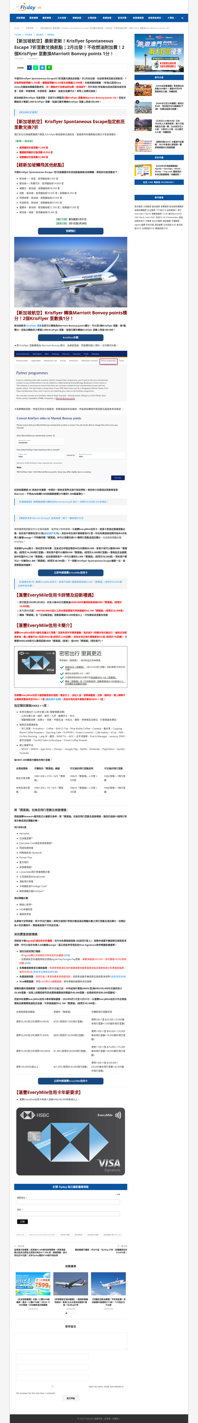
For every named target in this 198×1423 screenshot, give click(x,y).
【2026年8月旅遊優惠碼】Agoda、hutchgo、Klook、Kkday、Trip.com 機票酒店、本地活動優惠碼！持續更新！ (169, 170)
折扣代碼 (150, 224)
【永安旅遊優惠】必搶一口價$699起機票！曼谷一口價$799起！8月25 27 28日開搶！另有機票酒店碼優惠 (33, 1302)
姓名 (20, 1209)
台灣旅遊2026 (148, 228)
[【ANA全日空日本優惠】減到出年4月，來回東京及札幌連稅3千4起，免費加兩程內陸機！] (143, 107)
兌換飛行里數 (65, 1235)
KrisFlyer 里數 (34, 325)
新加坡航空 (79, 1235)
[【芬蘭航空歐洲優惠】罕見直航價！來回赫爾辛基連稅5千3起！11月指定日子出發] (108, 1283)
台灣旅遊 (92, 17)
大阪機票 (147, 206)
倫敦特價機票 (141, 210)
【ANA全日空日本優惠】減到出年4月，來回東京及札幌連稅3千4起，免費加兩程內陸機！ (169, 106)
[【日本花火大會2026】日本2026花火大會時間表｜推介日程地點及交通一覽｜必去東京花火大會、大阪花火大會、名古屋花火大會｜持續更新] (143, 125)
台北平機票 (157, 221)
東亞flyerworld (175, 213)
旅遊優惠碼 (138, 17)
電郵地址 (22, 1197)
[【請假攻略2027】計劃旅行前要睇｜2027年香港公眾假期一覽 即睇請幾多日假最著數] (143, 146)
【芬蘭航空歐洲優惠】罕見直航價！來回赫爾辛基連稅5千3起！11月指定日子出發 (108, 1302)
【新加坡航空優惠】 (28, 112)
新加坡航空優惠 (93, 1235)
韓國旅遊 (77, 17)
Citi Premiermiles (170, 217)
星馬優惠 (28, 35)
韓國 (157, 228)
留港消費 (122, 17)
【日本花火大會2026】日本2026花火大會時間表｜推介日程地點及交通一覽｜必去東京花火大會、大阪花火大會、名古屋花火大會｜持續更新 (169, 126)
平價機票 (175, 221)
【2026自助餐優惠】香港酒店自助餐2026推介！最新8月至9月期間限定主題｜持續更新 (169, 88)
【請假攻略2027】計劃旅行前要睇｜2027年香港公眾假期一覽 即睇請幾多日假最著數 (169, 144)
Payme (147, 213)
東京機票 (139, 206)
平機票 (148, 221)
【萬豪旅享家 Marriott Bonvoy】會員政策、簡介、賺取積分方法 (50, 518)
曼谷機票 (156, 206)
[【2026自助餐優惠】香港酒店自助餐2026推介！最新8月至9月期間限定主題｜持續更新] (143, 90)
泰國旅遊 (107, 17)
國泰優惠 (33, 17)
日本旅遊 (62, 17)
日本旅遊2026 (169, 224)
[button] (70, 827)
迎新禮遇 (20, 17)
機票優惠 (46, 17)
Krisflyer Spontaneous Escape (42, 1235)
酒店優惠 (167, 221)
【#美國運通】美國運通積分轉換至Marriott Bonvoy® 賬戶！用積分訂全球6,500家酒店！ (63, 501)
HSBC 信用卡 (156, 217)
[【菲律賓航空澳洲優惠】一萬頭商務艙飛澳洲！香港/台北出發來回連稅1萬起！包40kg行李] (70, 1283)
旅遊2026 (163, 228)
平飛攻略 (29, 28)
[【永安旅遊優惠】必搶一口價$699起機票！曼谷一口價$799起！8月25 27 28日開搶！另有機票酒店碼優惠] (33, 1283)
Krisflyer (20, 1235)
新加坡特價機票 (176, 206)
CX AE (165, 213)
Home (16, 28)
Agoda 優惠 (140, 224)
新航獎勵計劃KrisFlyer (112, 1235)
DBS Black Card (142, 217)
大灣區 (171, 17)
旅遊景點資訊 (154, 17)
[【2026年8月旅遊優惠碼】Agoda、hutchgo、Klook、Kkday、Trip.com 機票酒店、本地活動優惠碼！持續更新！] (143, 170)
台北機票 (151, 210)
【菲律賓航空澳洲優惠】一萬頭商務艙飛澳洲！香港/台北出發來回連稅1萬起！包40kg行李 (70, 1302)
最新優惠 (39, 35)
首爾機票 (165, 206)
